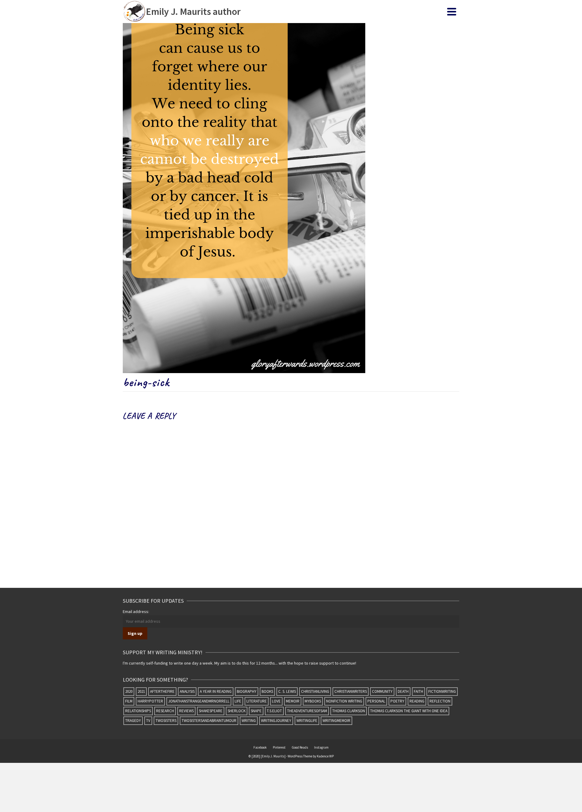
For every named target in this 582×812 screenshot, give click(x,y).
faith (418, 691)
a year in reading (216, 691)
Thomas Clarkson (348, 710)
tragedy (133, 720)
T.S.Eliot (274, 710)
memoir (292, 701)
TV (148, 720)
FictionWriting (442, 691)
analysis (187, 691)
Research (165, 710)
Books (267, 691)
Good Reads (300, 747)
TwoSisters (166, 720)
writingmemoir (336, 720)
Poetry (397, 701)
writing (249, 720)
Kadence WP (325, 756)
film (128, 701)
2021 (141, 691)
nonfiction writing (344, 701)
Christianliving (315, 691)
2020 (128, 691)
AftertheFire (162, 691)
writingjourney (276, 720)
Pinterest (279, 747)
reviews (186, 710)
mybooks (313, 701)
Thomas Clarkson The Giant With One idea (408, 710)
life (238, 701)
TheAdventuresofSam (307, 710)
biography (246, 691)
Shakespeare (210, 710)
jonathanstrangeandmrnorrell (198, 701)
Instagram (321, 747)
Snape (256, 710)
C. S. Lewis (287, 691)
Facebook (260, 747)
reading (417, 701)
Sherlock (237, 710)
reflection (440, 701)
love (276, 701)
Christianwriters (350, 691)
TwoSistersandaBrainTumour (209, 720)
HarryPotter (150, 701)
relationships (138, 710)
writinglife (306, 720)
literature (256, 701)
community (382, 691)
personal (376, 701)
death (403, 691)
